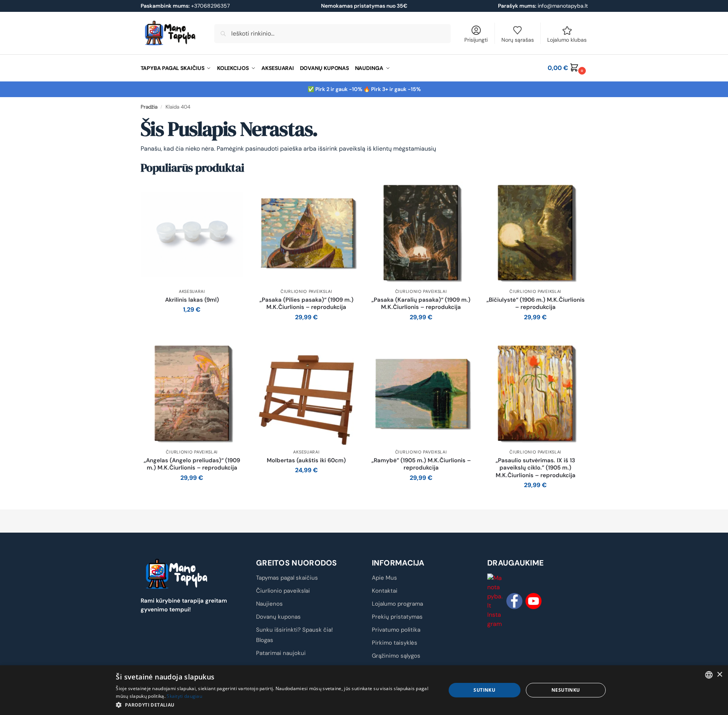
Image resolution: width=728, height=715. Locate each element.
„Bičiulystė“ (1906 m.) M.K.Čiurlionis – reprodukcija (535, 303)
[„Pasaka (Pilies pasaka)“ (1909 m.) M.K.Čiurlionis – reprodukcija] (306, 232)
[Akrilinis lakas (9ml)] (192, 232)
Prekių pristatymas (397, 617)
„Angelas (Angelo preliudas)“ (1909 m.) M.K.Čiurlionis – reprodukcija (192, 464)
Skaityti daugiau (184, 696)
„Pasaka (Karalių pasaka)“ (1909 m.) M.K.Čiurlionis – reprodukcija (420, 303)
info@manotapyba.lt (563, 5)
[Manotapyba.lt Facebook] (514, 601)
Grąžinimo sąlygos (396, 656)
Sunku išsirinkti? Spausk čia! (294, 630)
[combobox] (709, 675)
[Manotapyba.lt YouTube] (533, 601)
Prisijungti (476, 39)
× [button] (719, 675)
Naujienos (269, 604)
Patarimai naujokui (281, 653)
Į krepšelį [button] (192, 326)
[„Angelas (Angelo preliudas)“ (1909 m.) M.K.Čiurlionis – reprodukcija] (192, 393)
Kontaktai (384, 591)
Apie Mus (384, 578)
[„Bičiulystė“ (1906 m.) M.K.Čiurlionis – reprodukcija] (535, 232)
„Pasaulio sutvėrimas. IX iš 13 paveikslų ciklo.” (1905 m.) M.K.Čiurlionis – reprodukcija (536, 468)
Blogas (264, 640)
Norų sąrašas (517, 39)
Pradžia (149, 107)
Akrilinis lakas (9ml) (192, 300)
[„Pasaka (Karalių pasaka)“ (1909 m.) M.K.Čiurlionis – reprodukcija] (421, 232)
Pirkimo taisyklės (394, 643)
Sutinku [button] (484, 690)
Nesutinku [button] (565, 690)
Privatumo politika (396, 630)
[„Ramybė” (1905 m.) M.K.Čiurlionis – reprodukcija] (421, 393)
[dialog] (364, 690)
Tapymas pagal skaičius (287, 578)
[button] (567, 68)
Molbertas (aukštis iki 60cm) (306, 460)
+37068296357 (185, 5)
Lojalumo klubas (567, 39)
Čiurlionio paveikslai (306, 291)
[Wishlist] (232, 192)
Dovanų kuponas (278, 617)
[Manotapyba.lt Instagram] (495, 601)
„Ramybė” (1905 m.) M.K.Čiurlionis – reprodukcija (421, 464)
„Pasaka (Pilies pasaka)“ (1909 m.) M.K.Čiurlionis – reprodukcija (306, 303)
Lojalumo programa (397, 604)
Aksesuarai (192, 291)
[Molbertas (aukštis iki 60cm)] (306, 393)
